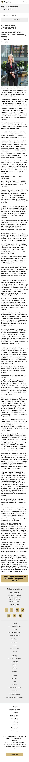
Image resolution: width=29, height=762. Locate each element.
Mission (14, 629)
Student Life (14, 691)
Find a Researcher (14, 635)
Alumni (14, 681)
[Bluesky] (20, 618)
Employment (14, 728)
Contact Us (14, 642)
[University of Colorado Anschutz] (6, 2)
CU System (14, 712)
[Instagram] (23, 612)
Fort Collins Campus (14, 694)
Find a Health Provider (14, 632)
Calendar (14, 651)
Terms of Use (14, 719)
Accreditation (14, 725)
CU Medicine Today (12, 15)
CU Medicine (14, 661)
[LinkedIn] (9, 618)
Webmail (14, 671)
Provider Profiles (14, 648)
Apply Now (14, 678)
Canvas (14, 684)
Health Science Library (14, 687)
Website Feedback (14, 709)
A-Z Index (14, 665)
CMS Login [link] (14, 754)
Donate (14, 645)
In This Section (13, 19)
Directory (14, 668)
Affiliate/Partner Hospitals (14, 658)
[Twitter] (11, 612)
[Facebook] (6, 612)
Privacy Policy (14, 716)
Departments (14, 639)
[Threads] (14, 618)
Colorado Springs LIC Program (14, 697)
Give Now (14, 731)
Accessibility (14, 722)
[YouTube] (17, 612)
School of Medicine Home (14, 626)
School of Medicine (9, 7)
